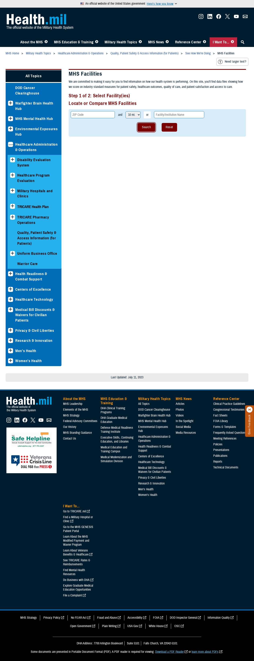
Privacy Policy (51, 618)
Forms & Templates (224, 427)
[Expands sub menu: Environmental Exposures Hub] (10, 128)
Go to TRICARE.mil (74, 511)
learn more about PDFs (205, 652)
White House (156, 626)
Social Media (183, 427)
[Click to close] (250, 410)
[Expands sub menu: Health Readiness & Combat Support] (10, 273)
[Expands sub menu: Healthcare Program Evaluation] (12, 175)
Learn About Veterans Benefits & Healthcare (76, 552)
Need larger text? (235, 62)
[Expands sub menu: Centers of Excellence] (10, 289)
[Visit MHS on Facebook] (218, 17)
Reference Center (188, 42)
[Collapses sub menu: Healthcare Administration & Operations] (10, 144)
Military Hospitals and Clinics (35, 194)
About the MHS (31, 42)
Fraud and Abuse (107, 618)
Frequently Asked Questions (229, 433)
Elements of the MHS (75, 410)
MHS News (156, 42)
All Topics (34, 76)
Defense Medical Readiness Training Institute (117, 430)
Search (146, 127)
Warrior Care (27, 263)
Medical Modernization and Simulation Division (116, 459)
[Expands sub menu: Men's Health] (10, 350)
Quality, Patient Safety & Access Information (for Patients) (36, 238)
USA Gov (132, 626)
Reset (169, 127)
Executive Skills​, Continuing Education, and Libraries (117, 440)
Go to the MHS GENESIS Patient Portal (78, 529)
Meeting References (225, 439)
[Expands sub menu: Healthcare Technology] (10, 299)
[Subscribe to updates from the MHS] (245, 17)
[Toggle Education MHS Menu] (96, 42)
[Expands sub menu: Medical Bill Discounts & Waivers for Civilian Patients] (10, 309)
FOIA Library (220, 421)
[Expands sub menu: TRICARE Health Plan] (12, 206)
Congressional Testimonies (229, 410)
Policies (217, 444)
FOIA (156, 618)
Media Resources (186, 433)
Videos (180, 415)
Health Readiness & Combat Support (31, 276)
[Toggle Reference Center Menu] (204, 42)
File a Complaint (72, 595)
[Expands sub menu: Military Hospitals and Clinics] (12, 190)
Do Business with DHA (76, 580)
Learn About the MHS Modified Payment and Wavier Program (76, 541)
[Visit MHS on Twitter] (227, 17)
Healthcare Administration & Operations (36, 147)
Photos (180, 410)
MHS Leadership (72, 404)
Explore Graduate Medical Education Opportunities (78, 588)
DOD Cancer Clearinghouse (27, 90)
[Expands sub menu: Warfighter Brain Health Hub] (10, 103)
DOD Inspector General (183, 618)
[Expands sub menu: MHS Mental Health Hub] (10, 118)
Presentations (221, 450)
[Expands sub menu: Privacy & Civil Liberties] (10, 330)
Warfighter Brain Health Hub (34, 106)
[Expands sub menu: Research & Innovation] (10, 340)
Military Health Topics (121, 42)
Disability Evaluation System (34, 162)
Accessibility (135, 618)
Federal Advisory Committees (80, 421)
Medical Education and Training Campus (114, 449)
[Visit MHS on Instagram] (201, 17)
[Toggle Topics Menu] (140, 42)
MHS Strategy (71, 415)
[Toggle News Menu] (167, 42)
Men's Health (25, 350)
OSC (177, 626)
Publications (220, 456)
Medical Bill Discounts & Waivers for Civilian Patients (35, 315)
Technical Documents (225, 467)
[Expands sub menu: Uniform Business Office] (12, 253)
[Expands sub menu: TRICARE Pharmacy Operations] (12, 217)
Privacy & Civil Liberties (34, 330)
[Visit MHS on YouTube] (236, 17)
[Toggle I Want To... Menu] (232, 42)
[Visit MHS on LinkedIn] (209, 17)
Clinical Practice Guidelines (229, 404)
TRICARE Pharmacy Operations (33, 220)
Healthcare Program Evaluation (33, 178)
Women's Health (28, 360)
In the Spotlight (184, 421)
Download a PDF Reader (169, 652)
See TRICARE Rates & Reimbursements (76, 562)
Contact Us (69, 439)
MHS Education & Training (74, 42)
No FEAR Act (79, 618)
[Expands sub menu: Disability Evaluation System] (12, 159)
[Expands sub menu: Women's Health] (10, 360)
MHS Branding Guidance (77, 433)
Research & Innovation (34, 340)
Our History (69, 427)
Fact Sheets (220, 415)
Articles (180, 404)
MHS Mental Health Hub (34, 118)
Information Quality (219, 618)
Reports (217, 462)
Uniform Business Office (37, 253)
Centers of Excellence (33, 289)
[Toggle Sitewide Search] (242, 42)
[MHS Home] (31, 412)
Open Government (80, 626)
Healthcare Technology (34, 299)
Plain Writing (109, 626)
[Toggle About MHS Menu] (46, 42)
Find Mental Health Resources (74, 572)
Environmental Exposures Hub (36, 132)
